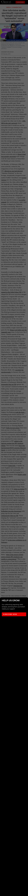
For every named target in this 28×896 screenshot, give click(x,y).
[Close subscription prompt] (26, 600)
